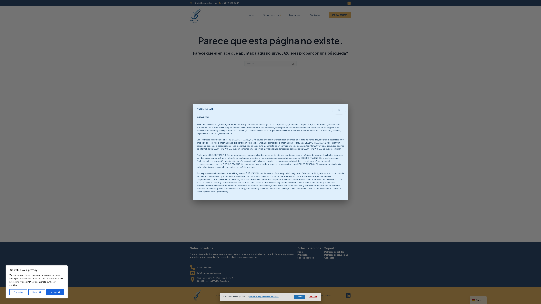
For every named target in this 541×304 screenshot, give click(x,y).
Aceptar (299, 297)
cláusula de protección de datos (264, 297)
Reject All (37, 292)
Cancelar (313, 297)
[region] (37, 281)
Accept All (55, 292)
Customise (18, 292)
